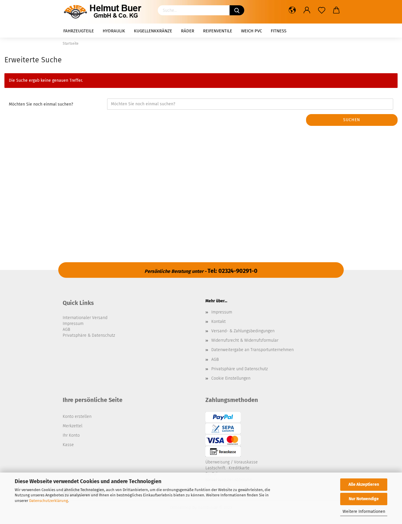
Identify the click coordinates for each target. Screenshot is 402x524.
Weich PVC (251, 31)
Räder (187, 31)
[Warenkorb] (336, 10)
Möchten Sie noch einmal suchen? (41, 104)
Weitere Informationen (364, 511)
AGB (215, 359)
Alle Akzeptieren (363, 484)
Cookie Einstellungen (230, 378)
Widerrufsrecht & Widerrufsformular (244, 340)
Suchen (351, 119)
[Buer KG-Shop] (104, 12)
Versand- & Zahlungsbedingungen (243, 330)
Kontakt (218, 321)
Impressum (221, 312)
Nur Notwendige (364, 498)
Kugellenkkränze (153, 31)
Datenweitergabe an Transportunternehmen (252, 349)
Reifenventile (217, 31)
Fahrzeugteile (78, 31)
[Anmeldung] (307, 10)
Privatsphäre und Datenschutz (239, 368)
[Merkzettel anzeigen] (321, 10)
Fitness (278, 31)
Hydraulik (114, 31)
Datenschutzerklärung (48, 500)
